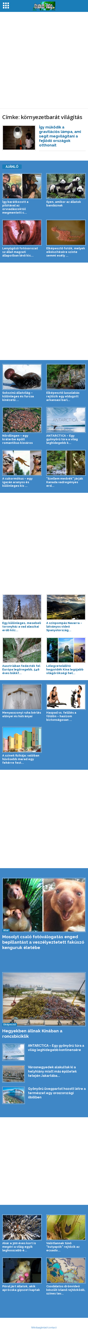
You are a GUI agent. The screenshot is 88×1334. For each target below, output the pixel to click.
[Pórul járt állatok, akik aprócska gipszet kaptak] (22, 1270)
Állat (6, 930)
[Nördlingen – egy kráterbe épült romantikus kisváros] (22, 420)
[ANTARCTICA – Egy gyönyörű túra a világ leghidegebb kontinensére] (66, 420)
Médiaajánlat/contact (44, 1327)
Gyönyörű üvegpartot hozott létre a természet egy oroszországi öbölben (57, 1093)
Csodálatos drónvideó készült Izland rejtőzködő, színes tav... (65, 1290)
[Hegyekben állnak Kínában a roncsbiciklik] (44, 999)
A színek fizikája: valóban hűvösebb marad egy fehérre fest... (20, 759)
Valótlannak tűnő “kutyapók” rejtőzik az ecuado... (63, 1246)
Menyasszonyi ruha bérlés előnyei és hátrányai (21, 714)
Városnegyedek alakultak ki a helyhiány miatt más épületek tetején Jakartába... (52, 1071)
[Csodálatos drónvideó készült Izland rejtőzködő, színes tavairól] (66, 1270)
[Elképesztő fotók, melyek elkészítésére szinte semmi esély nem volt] (66, 233)
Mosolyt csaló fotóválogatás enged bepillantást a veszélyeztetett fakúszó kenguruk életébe (43, 942)
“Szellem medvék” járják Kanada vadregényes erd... (64, 482)
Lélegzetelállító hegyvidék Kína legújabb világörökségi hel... (64, 669)
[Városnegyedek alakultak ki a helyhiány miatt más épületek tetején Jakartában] (13, 1073)
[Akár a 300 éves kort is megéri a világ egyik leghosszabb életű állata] (22, 1227)
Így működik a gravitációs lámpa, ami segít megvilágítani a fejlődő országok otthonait (60, 136)
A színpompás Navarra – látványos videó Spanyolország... (64, 626)
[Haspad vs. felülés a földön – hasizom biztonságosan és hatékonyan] (66, 697)
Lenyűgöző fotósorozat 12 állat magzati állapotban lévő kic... (20, 252)
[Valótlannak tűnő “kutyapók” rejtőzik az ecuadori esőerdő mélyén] (66, 1227)
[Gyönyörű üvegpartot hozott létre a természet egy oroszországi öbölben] (13, 1095)
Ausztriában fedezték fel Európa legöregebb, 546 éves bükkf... (21, 669)
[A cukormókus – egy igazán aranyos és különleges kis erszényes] (22, 463)
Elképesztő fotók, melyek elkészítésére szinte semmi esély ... (65, 252)
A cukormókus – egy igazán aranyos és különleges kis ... (17, 482)
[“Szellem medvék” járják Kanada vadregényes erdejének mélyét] (66, 463)
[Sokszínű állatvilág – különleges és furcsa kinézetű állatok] (22, 377)
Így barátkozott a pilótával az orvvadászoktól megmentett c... (15, 207)
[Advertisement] (44, 60)
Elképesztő (9, 1024)
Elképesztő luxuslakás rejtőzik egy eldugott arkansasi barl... (62, 396)
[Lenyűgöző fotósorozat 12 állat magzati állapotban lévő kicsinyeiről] (22, 233)
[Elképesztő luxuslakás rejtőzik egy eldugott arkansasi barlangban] (66, 377)
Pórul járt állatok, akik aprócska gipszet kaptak (21, 1288)
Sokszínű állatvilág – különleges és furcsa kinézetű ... (18, 396)
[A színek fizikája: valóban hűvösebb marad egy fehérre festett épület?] (22, 740)
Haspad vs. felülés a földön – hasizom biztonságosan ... (61, 716)
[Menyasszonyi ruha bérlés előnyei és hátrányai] (22, 697)
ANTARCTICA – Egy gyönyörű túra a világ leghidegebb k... (62, 439)
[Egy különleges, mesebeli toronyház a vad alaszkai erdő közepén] (22, 607)
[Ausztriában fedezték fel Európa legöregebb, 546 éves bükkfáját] (22, 650)
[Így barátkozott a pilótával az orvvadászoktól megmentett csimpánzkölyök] (22, 186)
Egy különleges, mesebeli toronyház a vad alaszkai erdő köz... (21, 626)
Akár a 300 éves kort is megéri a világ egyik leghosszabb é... (19, 1246)
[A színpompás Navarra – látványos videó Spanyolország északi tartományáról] (66, 607)
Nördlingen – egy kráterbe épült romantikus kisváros (17, 439)
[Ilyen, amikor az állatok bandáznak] (66, 186)
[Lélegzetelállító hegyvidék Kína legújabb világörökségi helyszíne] (66, 650)
